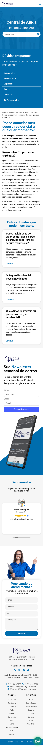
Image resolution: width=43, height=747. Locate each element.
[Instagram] (19, 670)
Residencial (20, 112)
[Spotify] (28, 670)
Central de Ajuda (8, 112)
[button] (40, 4)
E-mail (6, 399)
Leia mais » (10, 264)
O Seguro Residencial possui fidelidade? (18, 277)
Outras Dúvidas (31, 112)
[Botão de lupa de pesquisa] (38, 34)
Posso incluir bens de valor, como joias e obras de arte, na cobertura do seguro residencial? (20, 238)
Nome (6, 390)
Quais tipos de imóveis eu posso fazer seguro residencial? (21, 314)
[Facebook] (15, 670)
